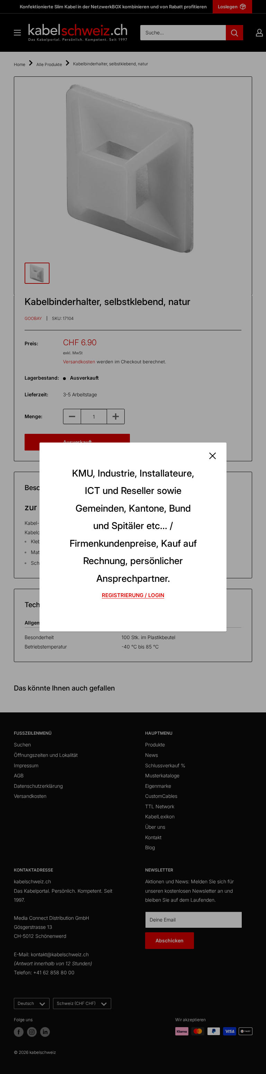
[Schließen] (212, 455)
